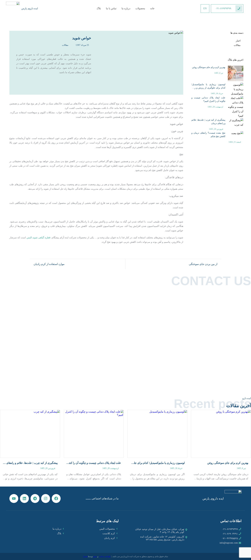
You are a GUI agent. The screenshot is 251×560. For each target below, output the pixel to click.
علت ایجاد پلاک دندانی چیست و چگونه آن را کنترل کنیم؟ (208, 99)
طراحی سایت (105, 556)
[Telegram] (35, 498)
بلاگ (99, 8)
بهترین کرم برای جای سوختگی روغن (208, 67)
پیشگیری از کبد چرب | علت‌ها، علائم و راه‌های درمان (208, 122)
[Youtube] (13, 498)
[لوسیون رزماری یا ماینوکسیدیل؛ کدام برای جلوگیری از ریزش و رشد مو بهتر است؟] (157, 434)
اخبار (238, 40)
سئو (95, 556)
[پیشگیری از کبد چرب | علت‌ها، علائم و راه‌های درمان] (30, 434)
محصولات (140, 8)
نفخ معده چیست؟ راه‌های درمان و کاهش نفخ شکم (208, 135)
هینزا (85, 556)
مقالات (237, 45)
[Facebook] (56, 498)
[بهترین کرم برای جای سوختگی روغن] (221, 434)
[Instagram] (45, 498)
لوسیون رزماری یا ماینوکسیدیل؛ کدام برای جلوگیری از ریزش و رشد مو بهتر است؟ (208, 86)
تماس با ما (111, 8)
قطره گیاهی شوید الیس (38, 237)
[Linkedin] (24, 498)
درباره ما (126, 8)
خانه (152, 8)
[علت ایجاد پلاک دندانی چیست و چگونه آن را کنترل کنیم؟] (94, 434)
